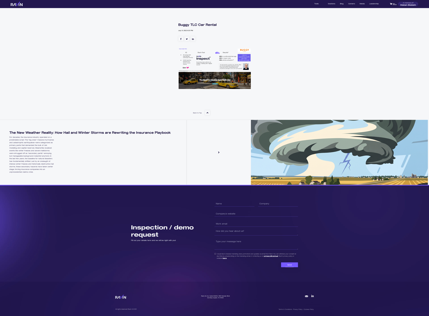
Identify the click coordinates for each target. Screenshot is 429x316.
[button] (331, 3)
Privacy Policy (298, 309)
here (225, 258)
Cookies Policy (309, 309)
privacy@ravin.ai (271, 256)
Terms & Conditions (285, 309)
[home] (17, 4)
